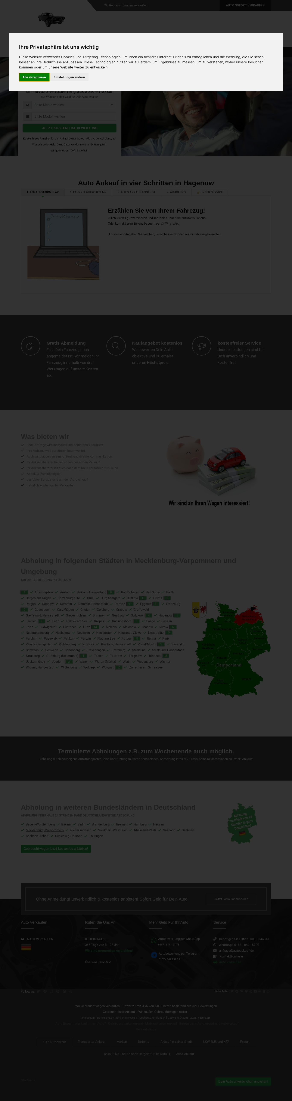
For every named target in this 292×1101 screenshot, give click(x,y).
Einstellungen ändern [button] (69, 77)
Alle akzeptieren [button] (34, 77)
